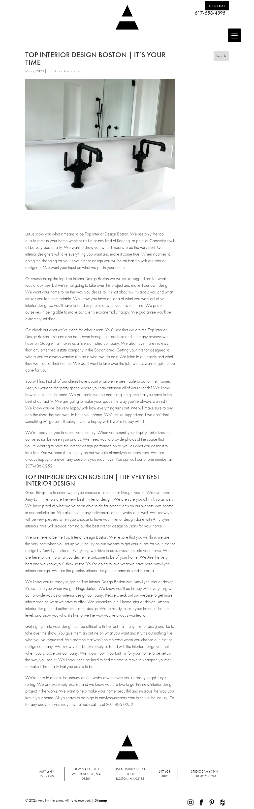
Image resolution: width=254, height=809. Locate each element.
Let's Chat (217, 6)
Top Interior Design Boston (64, 71)
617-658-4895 (210, 13)
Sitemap (101, 800)
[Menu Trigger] (234, 35)
